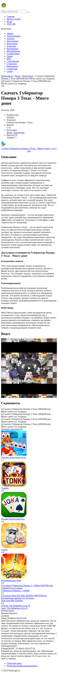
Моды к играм (14, 19)
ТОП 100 (11, 24)
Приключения (13, 36)
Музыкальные (13, 51)
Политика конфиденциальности (22, 666)
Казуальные (12, 48)
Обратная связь (14, 663)
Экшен (10, 33)
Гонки (10, 56)
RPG (9, 58)
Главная (10, 16)
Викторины (12, 66)
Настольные (12, 41)
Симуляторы (13, 61)
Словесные (12, 69)
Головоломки (13, 53)
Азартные (11, 46)
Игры (9, 21)
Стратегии (12, 64)
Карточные (12, 43)
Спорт (10, 71)
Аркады (10, 38)
